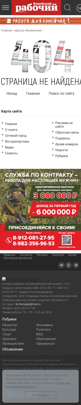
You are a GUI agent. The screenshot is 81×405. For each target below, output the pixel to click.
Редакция (9, 255)
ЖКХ (39, 334)
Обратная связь (67, 132)
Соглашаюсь (40, 395)
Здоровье (9, 339)
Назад (12, 93)
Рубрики (61, 156)
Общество (9, 325)
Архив (72, 255)
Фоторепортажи (17, 141)
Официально (45, 343)
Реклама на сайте (64, 124)
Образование (46, 339)
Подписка (62, 138)
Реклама (42, 255)
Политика (43, 329)
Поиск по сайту (61, 93)
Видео (9, 147)
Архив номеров (66, 144)
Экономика (44, 325)
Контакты (26, 255)
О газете (11, 130)
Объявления (12, 349)
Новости (61, 150)
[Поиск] (67, 8)
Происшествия (13, 343)
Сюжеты (11, 153)
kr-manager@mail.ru (28, 304)
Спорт (6, 334)
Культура (9, 329)
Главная (33, 93)
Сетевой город (15, 135)
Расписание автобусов (17, 258)
